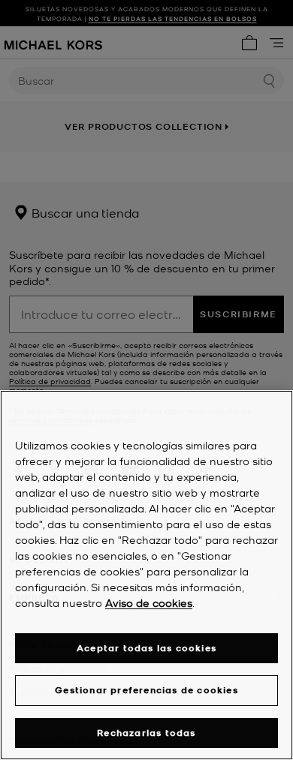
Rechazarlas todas (146, 732)
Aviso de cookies (148, 602)
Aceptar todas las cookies (146, 647)
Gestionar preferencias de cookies (146, 689)
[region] (146, 575)
